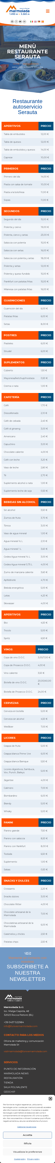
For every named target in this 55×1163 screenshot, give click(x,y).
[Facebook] (12, 21)
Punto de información (20, 1068)
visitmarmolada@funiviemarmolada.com (25, 1051)
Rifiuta (27, 1143)
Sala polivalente (15, 1087)
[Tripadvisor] (24, 21)
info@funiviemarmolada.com (20, 1026)
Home (16, 64)
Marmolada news (16, 1073)
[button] (50, 1098)
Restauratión (30, 64)
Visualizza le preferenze (27, 1151)
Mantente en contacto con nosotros (27, 969)
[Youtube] (20, 21)
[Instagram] (16, 21)
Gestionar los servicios (26, 1127)
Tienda (8, 1082)
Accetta (27, 1135)
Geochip (9, 1091)
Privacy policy (33, 1159)
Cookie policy (20, 1159)
